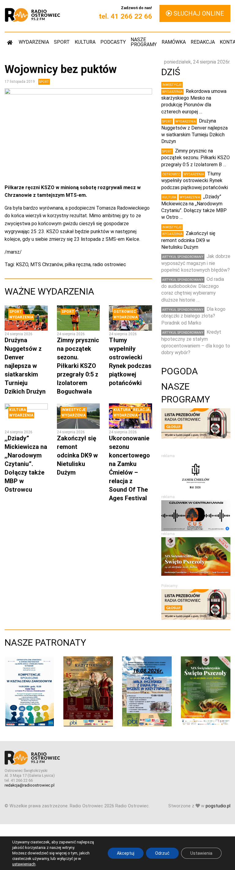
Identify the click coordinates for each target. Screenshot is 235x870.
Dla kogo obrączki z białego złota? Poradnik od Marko (193, 316)
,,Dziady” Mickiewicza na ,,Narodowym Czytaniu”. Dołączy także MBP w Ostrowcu (26, 464)
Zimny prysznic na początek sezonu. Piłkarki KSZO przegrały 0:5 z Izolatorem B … (195, 157)
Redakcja (203, 42)
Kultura (85, 42)
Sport (62, 42)
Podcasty (113, 42)
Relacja (141, 410)
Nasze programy (144, 42)
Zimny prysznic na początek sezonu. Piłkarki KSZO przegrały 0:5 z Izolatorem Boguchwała (78, 365)
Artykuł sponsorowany (182, 257)
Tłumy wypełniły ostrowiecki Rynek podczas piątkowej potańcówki (194, 180)
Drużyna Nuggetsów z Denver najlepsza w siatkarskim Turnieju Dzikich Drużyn (25, 365)
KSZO (22, 264)
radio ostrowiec (109, 264)
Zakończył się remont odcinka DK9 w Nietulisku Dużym (77, 455)
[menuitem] (10, 42)
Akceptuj (125, 853)
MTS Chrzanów (46, 264)
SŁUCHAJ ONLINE (198, 13)
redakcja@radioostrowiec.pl (29, 785)
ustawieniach (23, 864)
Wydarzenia (34, 42)
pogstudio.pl (218, 806)
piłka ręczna (78, 264)
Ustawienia (201, 853)
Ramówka (174, 42)
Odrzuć (162, 853)
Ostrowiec (125, 312)
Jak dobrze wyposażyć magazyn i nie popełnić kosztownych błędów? (195, 263)
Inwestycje (74, 410)
